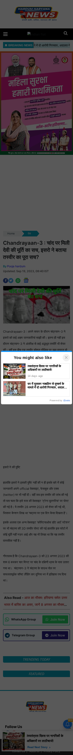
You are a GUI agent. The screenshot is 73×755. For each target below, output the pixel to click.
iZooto (66, 400)
